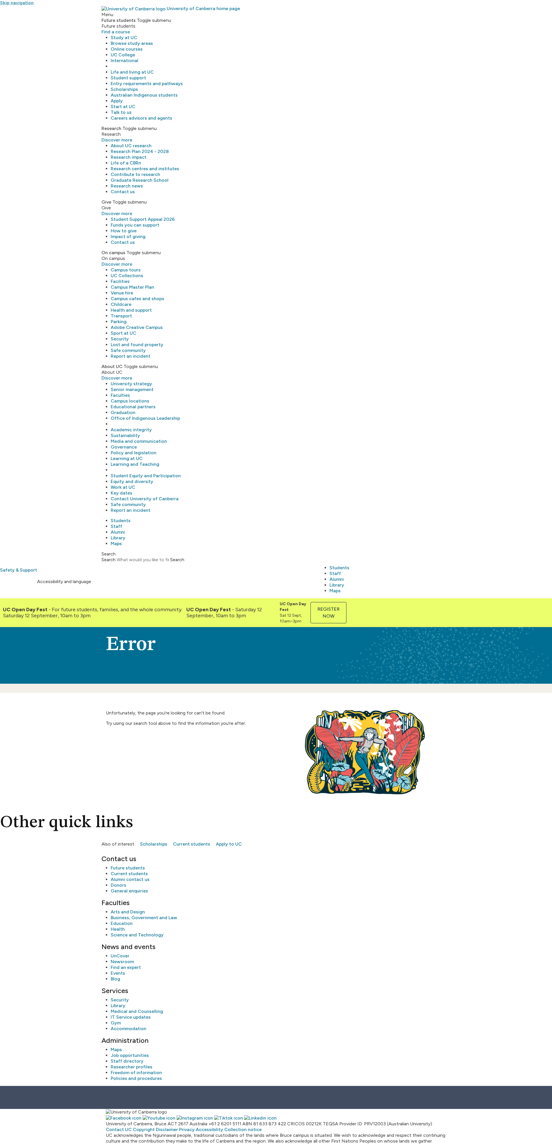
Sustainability (125, 435)
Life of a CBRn (126, 163)
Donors (118, 885)
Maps (116, 543)
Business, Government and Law (144, 917)
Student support (128, 78)
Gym (116, 1023)
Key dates (121, 493)
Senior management (132, 389)
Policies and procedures (136, 1078)
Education (122, 923)
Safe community (128, 350)
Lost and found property (137, 344)
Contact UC (119, 1129)
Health (118, 929)
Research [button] (111, 128)
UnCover (120, 956)
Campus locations (130, 401)
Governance (124, 447)
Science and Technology (137, 935)
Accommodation (128, 1028)
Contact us (123, 191)
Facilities (120, 281)
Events (118, 973)
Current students (191, 844)
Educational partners (133, 406)
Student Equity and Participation (146, 475)
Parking (118, 321)
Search (108, 559)
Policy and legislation (133, 452)
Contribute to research (135, 174)
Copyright (144, 1129)
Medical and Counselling (137, 1011)
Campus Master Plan (132, 287)
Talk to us (121, 112)
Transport (121, 316)
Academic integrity (131, 429)
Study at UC (124, 37)
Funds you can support (135, 225)
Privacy (187, 1129)
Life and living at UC (132, 72)
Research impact (128, 157)
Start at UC (123, 106)
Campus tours (126, 270)
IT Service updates (131, 1017)
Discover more (116, 140)
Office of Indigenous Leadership (145, 418)
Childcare (121, 304)
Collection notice (243, 1129)
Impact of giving (128, 236)
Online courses (127, 49)
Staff (116, 526)
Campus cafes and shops (137, 298)
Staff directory (127, 1061)
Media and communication (139, 441)
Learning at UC (127, 458)
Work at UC (123, 487)
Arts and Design (128, 912)
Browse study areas (132, 43)
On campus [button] (113, 252)
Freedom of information (136, 1072)
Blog (115, 979)
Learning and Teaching (135, 464)
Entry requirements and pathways (147, 83)
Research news (127, 186)
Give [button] (106, 202)
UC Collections (127, 275)
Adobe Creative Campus (137, 327)
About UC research (131, 145)
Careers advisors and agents (141, 118)
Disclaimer (167, 1129)
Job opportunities (130, 1055)
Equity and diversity (132, 481)
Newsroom (122, 961)
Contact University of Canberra (145, 498)
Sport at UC (123, 333)
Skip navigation (17, 2)
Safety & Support (18, 570)
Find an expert (126, 967)
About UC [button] (111, 366)
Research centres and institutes (145, 168)
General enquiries (129, 891)
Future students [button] (118, 20)
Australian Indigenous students (144, 95)
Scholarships (124, 89)
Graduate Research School (139, 180)
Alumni (118, 532)
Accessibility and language (64, 581)
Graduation (123, 412)
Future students (128, 868)
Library (118, 538)
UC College (123, 55)
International (124, 60)
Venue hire (122, 293)
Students (121, 520)
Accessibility (209, 1129)
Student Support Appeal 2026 (143, 219)
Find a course (115, 32)
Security (120, 339)
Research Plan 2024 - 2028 (140, 151)
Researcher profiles (131, 1067)
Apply (117, 101)
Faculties (120, 395)
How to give (124, 230)
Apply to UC (229, 844)
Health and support (131, 310)
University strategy (131, 383)
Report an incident (130, 356)
